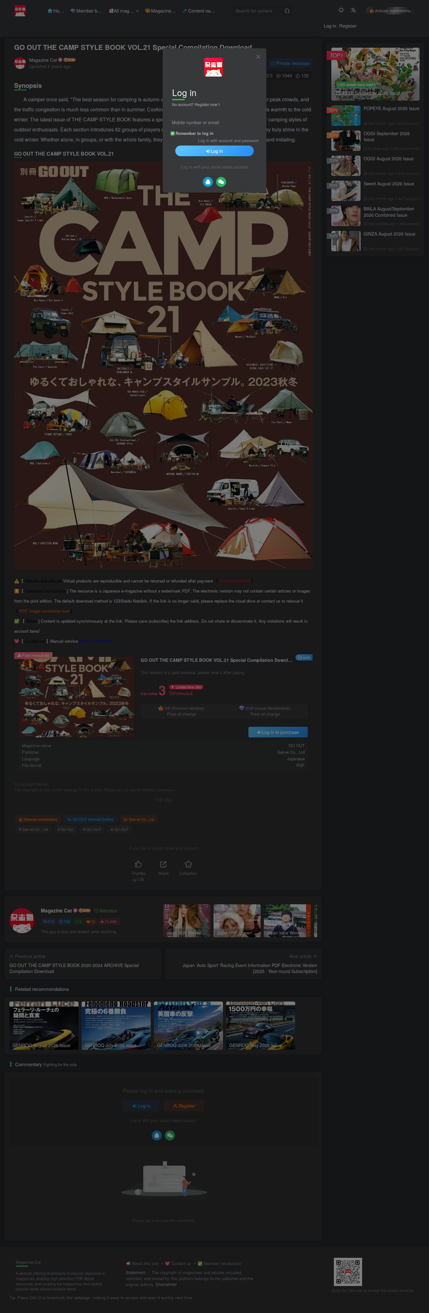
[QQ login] (208, 182)
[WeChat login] (221, 182)
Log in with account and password (228, 140)
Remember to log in (195, 133)
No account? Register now (194, 104)
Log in (217, 151)
